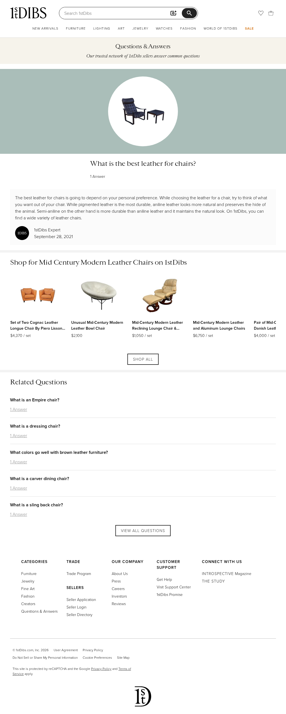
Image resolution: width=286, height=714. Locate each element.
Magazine (226, 573)
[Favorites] (260, 13)
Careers (118, 588)
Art (121, 28)
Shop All (143, 359)
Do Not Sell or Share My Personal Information (45, 657)
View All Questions (143, 530)
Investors (119, 596)
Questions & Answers (39, 611)
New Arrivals (45, 28)
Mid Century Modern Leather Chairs (96, 262)
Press (116, 581)
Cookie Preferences (97, 657)
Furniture (76, 28)
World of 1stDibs (220, 28)
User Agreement (66, 650)
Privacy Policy (93, 650)
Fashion (188, 28)
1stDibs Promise (170, 594)
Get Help (164, 579)
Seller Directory (79, 614)
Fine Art (28, 588)
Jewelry (140, 28)
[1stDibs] (28, 12)
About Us (120, 573)
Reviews (119, 603)
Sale (249, 28)
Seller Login (76, 607)
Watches (164, 28)
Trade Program (78, 573)
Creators (28, 603)
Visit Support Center (174, 587)
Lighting (101, 28)
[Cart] (270, 13)
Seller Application (81, 599)
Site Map (123, 657)
